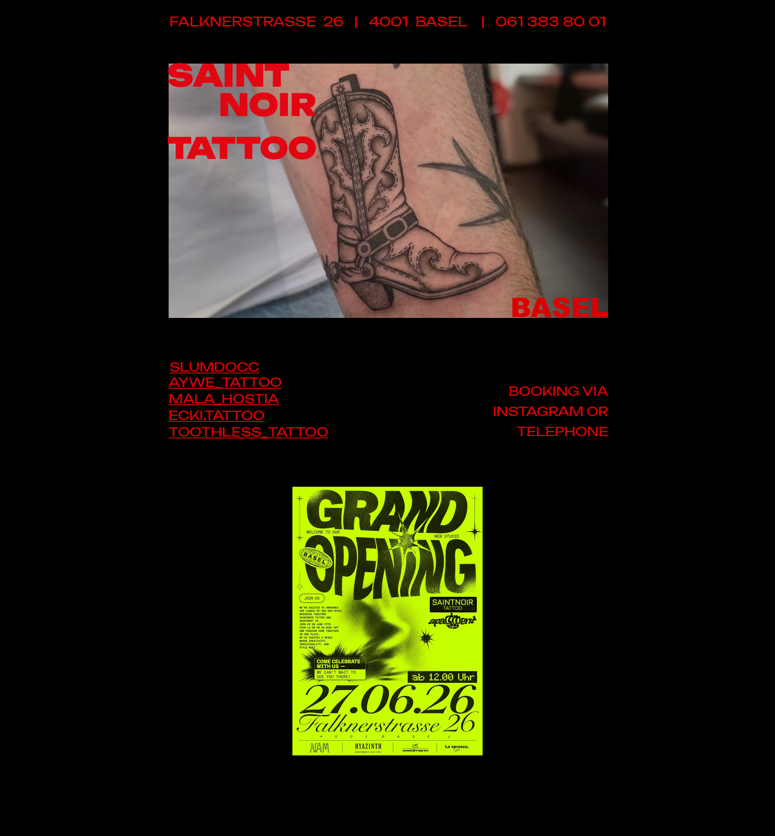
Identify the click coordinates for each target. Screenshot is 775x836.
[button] (388, 191)
